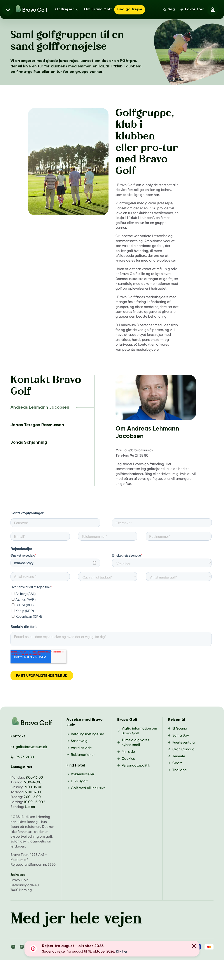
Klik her (121, 951)
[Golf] (32, 722)
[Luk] (194, 946)
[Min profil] (212, 9)
